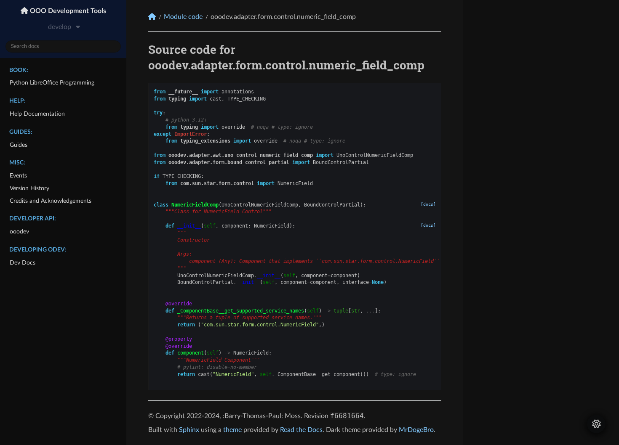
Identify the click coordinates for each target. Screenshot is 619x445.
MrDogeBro (416, 429)
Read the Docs (301, 429)
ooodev (19, 231)
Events (18, 175)
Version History (29, 188)
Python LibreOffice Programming (52, 82)
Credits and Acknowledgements (50, 201)
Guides (18, 145)
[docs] (428, 204)
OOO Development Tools (67, 11)
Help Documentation (37, 114)
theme (232, 429)
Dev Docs (22, 263)
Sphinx (189, 429)
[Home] (152, 16)
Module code (183, 16)
